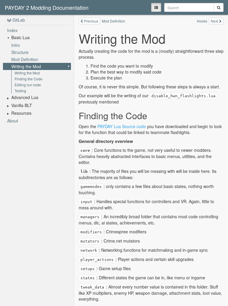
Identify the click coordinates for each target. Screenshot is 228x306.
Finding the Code (28, 78)
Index (12, 30)
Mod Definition (24, 59)
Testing (20, 90)
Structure (19, 52)
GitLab (18, 20)
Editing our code (28, 84)
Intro (15, 45)
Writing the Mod (26, 66)
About (12, 121)
